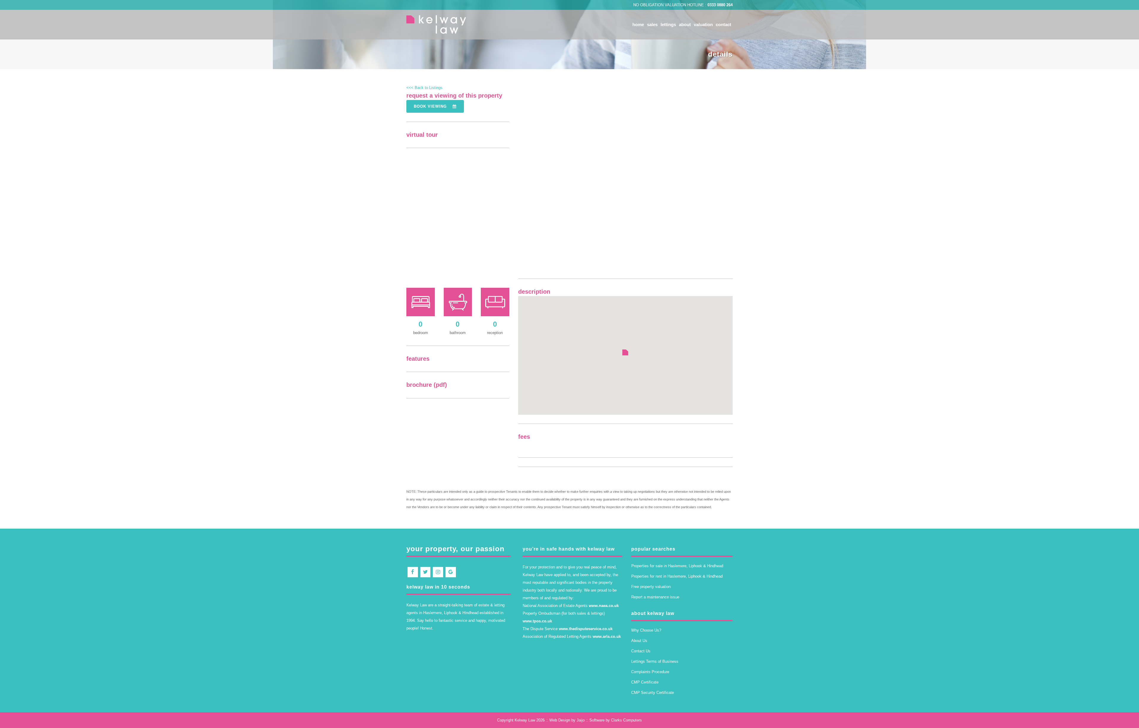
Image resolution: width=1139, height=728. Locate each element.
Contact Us (640, 651)
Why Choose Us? (646, 630)
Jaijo (581, 720)
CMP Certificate (644, 682)
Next (748, 190)
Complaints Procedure (650, 672)
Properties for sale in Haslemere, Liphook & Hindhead (677, 566)
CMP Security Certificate (652, 692)
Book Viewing (431, 106)
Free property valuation (651, 586)
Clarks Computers (626, 720)
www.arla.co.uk (607, 636)
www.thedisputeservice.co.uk (586, 629)
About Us (639, 640)
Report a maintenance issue (655, 597)
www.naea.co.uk (604, 605)
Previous (505, 190)
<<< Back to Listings (424, 87)
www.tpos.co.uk (537, 621)
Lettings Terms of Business (654, 661)
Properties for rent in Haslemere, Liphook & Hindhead (677, 576)
